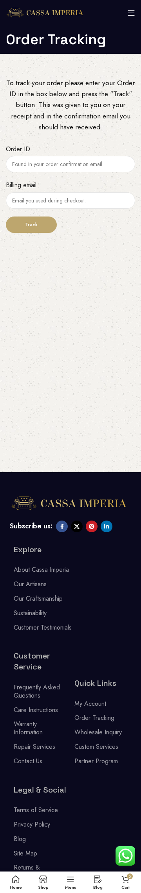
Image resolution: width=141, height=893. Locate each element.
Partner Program (96, 761)
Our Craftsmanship (38, 598)
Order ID (18, 149)
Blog (20, 838)
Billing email (21, 185)
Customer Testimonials (43, 627)
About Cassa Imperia (41, 569)
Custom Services (96, 746)
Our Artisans (30, 584)
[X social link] (77, 526)
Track (31, 224)
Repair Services (34, 746)
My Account (90, 703)
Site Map (25, 853)
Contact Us (28, 761)
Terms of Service (36, 809)
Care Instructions (36, 709)
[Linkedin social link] (106, 526)
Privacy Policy (32, 824)
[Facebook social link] (62, 526)
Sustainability (30, 612)
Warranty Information (28, 728)
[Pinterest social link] (92, 526)
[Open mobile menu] (131, 13)
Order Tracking (94, 717)
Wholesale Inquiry (98, 732)
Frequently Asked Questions (37, 691)
